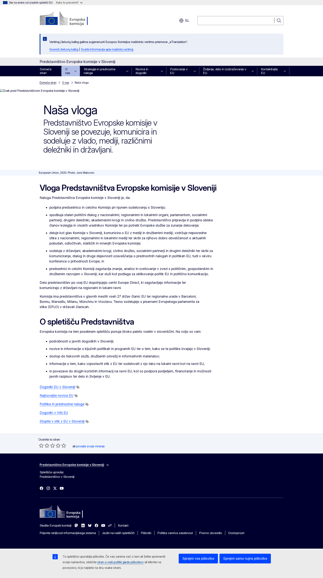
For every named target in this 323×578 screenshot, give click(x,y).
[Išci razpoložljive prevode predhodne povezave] (78, 387)
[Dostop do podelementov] (76, 71)
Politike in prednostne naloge (62, 404)
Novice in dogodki (142, 71)
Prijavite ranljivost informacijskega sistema (68, 533)
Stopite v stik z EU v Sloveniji (62, 421)
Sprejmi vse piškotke (198, 558)
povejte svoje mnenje (90, 446)
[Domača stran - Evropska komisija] (70, 18)
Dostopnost (236, 533)
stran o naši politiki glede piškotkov (120, 562)
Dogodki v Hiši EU (54, 413)
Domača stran (45, 71)
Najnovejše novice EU (56, 395)
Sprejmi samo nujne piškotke (245, 558)
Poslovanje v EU (179, 71)
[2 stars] (44, 445)
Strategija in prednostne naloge (100, 71)
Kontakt (123, 525)
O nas (67, 71)
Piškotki (146, 533)
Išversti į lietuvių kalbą (63, 49)
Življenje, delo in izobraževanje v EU (224, 71)
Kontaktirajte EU (269, 71)
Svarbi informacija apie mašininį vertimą (107, 49)
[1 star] (41, 445)
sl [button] (187, 20)
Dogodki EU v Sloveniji (57, 387)
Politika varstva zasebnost (175, 533)
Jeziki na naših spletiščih (118, 533)
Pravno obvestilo (210, 533)
